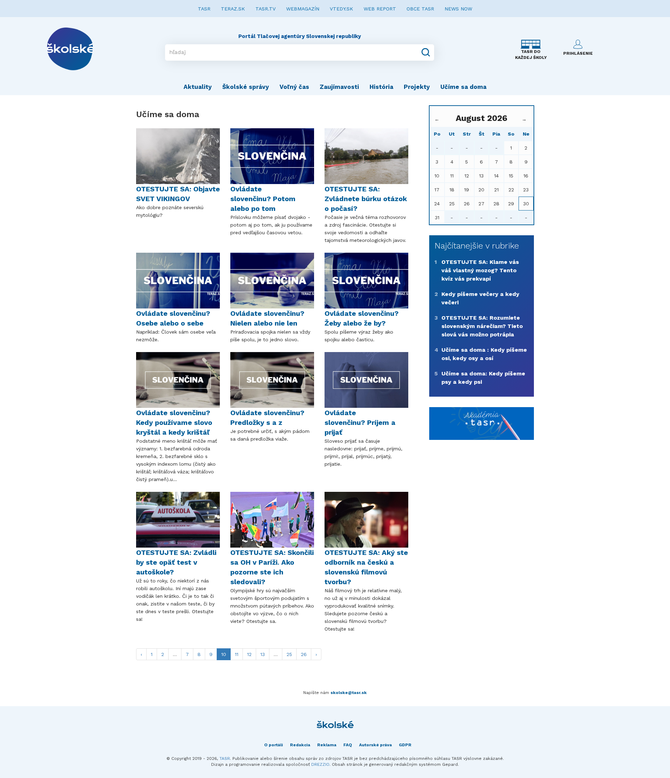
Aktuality (198, 86)
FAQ (347, 744)
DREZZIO (320, 764)
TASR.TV (265, 9)
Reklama (326, 744)
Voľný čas (294, 86)
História (381, 86)
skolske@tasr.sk (348, 692)
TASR (204, 9)
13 (262, 654)
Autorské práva (375, 744)
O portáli (273, 744)
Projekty (417, 86)
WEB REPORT (380, 9)
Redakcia (300, 744)
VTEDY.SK (341, 9)
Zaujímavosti (339, 86)
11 (236, 654)
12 (249, 654)
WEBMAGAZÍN (302, 9)
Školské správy (245, 86)
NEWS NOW (458, 9)
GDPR (405, 744)
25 (289, 654)
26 (304, 654)
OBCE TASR (420, 9)
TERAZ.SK (233, 9)
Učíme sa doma (463, 86)
